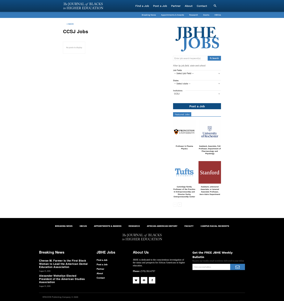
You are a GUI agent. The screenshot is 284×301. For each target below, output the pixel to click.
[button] (215, 6)
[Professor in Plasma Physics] (184, 131)
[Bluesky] (136, 280)
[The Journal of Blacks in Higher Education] (83, 5)
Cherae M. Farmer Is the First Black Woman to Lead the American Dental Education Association (63, 264)
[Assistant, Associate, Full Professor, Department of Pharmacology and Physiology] (210, 131)
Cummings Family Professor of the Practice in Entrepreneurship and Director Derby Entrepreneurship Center (184, 192)
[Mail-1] (144, 280)
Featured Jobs (182, 114)
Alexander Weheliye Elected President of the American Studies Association (62, 279)
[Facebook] (152, 280)
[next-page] (179, 204)
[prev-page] (175, 204)
